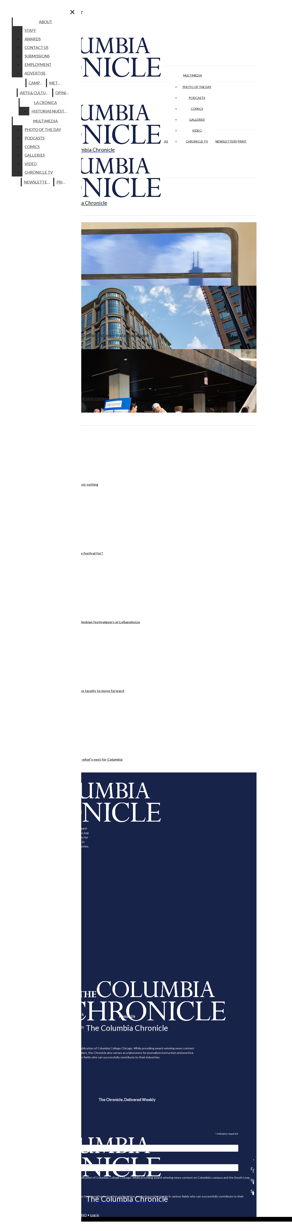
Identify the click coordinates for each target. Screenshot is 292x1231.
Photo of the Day (197, 87)
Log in (94, 1215)
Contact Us (36, 47)
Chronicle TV (197, 141)
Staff (30, 30)
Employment (38, 64)
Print (242, 141)
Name (11, 1161)
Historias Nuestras (51, 111)
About (45, 21)
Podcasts (197, 98)
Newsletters (226, 141)
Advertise (35, 73)
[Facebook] (252, 1160)
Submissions (37, 56)
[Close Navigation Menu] (72, 12)
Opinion (63, 92)
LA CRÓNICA (45, 102)
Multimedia (192, 75)
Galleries (197, 119)
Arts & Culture (35, 92)
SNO (83, 1215)
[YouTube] (252, 1193)
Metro (56, 83)
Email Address (17, 1142)
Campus (36, 83)
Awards (33, 39)
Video (197, 130)
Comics (197, 108)
